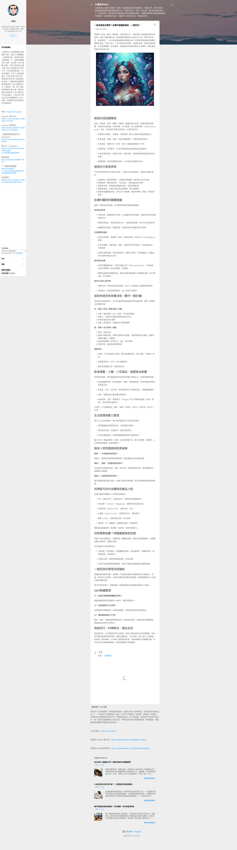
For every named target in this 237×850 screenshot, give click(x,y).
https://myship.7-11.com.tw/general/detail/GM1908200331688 (12, 170)
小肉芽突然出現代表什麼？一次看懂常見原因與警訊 (113, 784)
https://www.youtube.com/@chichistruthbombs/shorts (13, 181)
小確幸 (13, 21)
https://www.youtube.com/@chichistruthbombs (130, 748)
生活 (100, 652)
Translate (19, 253)
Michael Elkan (136, 836)
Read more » (150, 778)
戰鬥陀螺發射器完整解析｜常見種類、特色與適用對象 (114, 806)
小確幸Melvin (101, 4)
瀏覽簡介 (13, 35)
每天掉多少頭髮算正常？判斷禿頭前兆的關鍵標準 (112, 762)
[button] (155, 24)
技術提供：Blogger (133, 832)
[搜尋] (172, 5)
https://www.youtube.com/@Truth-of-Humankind (13, 129)
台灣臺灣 (107, 656)
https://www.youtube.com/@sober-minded (128, 740)
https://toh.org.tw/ (108, 731)
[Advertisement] (167, 48)
